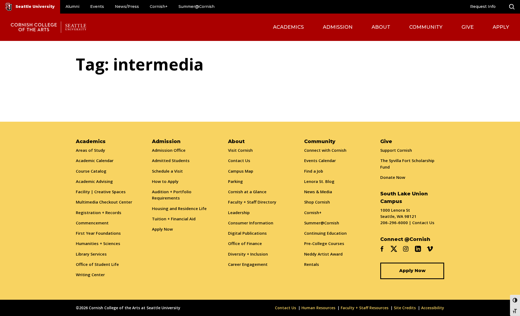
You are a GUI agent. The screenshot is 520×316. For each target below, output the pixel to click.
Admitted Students (171, 160)
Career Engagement (248, 264)
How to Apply (165, 181)
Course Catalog (91, 171)
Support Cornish (396, 150)
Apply (501, 27)
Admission (338, 27)
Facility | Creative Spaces (101, 191)
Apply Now (162, 229)
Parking (235, 181)
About (381, 27)
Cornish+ (159, 6)
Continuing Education (325, 233)
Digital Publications (247, 233)
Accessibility (432, 307)
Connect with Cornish (325, 150)
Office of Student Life (97, 264)
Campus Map (240, 171)
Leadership (239, 212)
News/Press (127, 6)
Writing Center (90, 274)
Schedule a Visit (167, 171)
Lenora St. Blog (319, 181)
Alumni (72, 6)
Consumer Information (250, 222)
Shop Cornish (317, 202)
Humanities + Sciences (98, 243)
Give (467, 27)
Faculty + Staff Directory (252, 202)
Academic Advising (94, 181)
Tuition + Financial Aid (174, 218)
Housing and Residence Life (179, 208)
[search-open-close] (512, 7)
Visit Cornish (240, 150)
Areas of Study (90, 150)
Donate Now (392, 177)
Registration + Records (98, 212)
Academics (288, 27)
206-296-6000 (394, 222)
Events (97, 6)
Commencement (92, 222)
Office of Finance (245, 243)
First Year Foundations (98, 233)
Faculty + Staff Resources (364, 307)
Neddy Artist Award (323, 254)
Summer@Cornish (196, 6)
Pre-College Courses (324, 243)
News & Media (318, 191)
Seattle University (35, 6)
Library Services (91, 254)
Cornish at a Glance (247, 191)
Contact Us (239, 160)
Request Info (483, 6)
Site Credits (405, 307)
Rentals (311, 264)
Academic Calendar (94, 160)
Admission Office (169, 150)
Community (426, 27)
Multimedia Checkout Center (104, 202)
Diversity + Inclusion (248, 254)
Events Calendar (320, 160)
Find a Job (313, 171)
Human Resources (318, 307)
